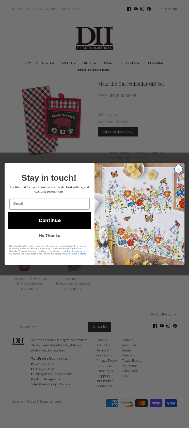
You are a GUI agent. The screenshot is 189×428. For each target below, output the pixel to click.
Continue (50, 220)
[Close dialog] (178, 169)
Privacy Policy (69, 253)
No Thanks (49, 235)
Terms (83, 253)
